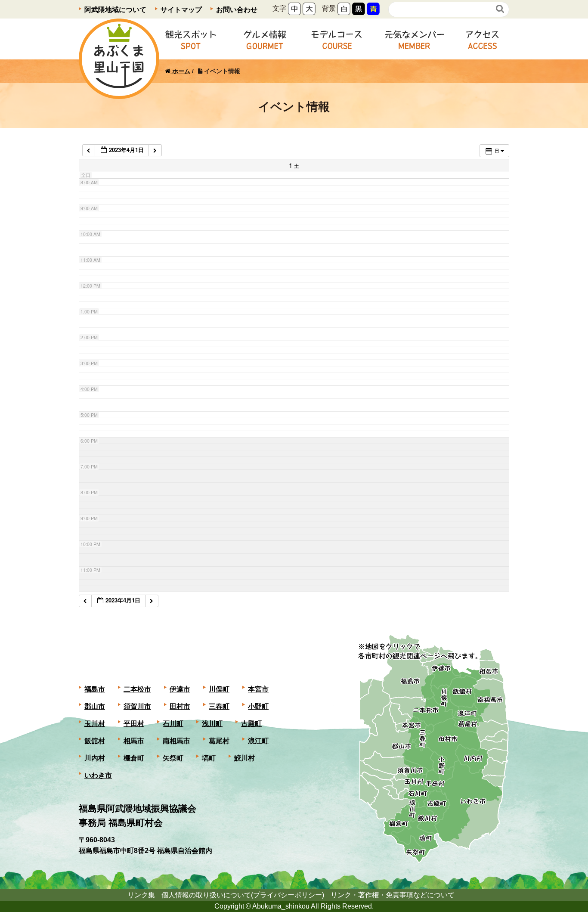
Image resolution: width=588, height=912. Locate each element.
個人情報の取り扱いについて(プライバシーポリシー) (242, 895)
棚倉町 (134, 758)
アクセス (482, 39)
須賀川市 (137, 706)
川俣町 (219, 689)
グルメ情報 (265, 39)
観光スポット (190, 39)
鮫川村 (244, 758)
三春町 (219, 706)
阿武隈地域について (115, 9)
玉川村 (94, 723)
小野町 (258, 706)
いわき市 (98, 775)
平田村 (134, 723)
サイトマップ (181, 9)
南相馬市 (176, 740)
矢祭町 (173, 758)
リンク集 (141, 895)
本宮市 (258, 689)
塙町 (209, 758)
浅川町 (212, 723)
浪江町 (258, 740)
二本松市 (137, 689)
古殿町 (251, 723)
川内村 (94, 758)
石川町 (173, 723)
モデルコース (336, 39)
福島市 (94, 689)
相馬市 (134, 740)
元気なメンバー (414, 39)
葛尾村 (219, 740)
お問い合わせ (236, 9)
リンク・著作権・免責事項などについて (393, 895)
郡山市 (94, 706)
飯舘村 (94, 740)
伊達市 (180, 689)
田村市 (180, 706)
